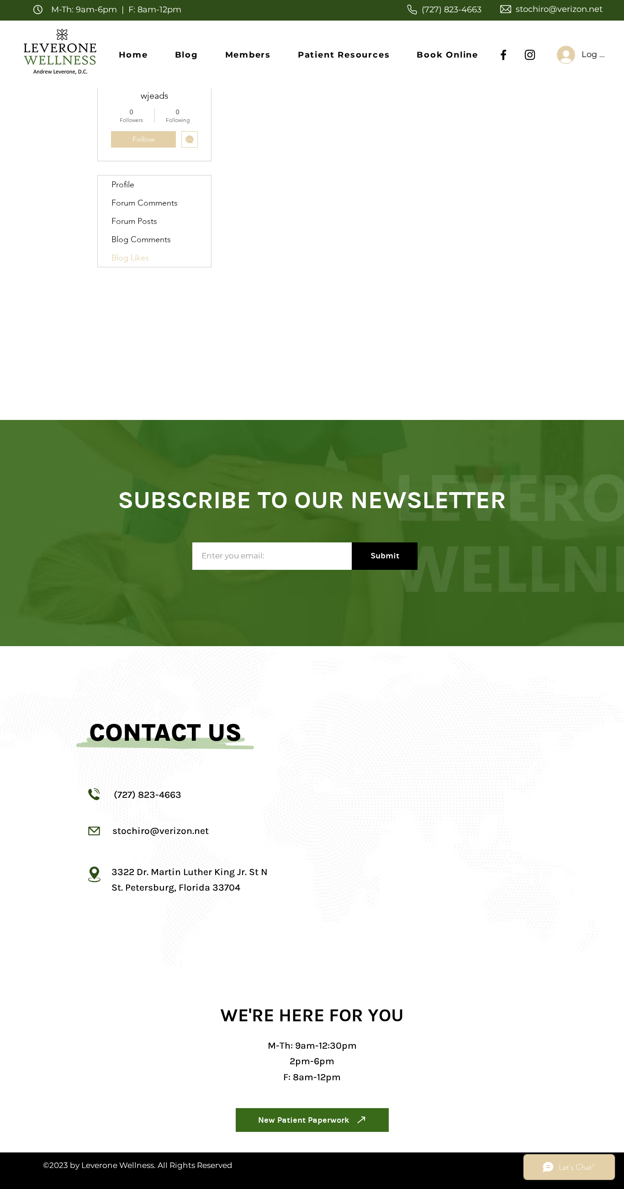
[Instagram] (530, 55)
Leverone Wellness (117, 1165)
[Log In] (555, 55)
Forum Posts (134, 221)
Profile (122, 185)
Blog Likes (130, 258)
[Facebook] (503, 55)
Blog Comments (141, 239)
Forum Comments (144, 203)
